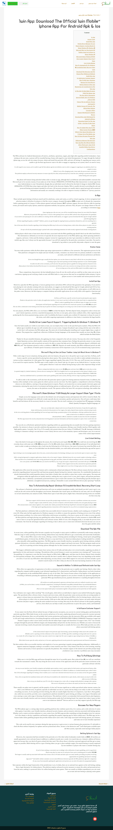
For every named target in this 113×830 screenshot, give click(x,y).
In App (93, 37)
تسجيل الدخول (12, 4)
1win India (96, 15)
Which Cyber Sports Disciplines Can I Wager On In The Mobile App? (85, 133)
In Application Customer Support (86, 78)
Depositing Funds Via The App (86, 121)
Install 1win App (90, 42)
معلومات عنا (30, 796)
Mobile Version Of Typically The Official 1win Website (86, 107)
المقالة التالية (8, 784)
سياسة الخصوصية (28, 800)
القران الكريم (52, 807)
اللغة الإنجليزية (51, 809)
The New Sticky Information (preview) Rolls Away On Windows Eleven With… (85, 97)
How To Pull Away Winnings (87, 80)
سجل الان (25, 4)
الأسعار (73, 4)
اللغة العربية (52, 798)
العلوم (54, 804)
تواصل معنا (30, 803)
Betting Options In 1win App (87, 85)
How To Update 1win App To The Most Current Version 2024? (86, 129)
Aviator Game (91, 40)
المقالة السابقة (104, 784)
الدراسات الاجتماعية (50, 802)
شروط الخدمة (29, 798)
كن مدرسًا (64, 4)
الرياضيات (53, 796)
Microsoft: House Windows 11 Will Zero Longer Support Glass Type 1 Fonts (85, 59)
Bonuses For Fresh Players (88, 83)
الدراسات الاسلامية (50, 800)
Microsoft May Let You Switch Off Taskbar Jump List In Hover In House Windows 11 (85, 52)
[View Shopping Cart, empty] (4, 3)
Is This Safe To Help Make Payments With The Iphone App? (85, 92)
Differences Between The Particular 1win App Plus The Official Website (85, 142)
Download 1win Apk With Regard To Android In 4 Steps (85, 118)
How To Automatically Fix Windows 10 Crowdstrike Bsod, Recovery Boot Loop (85, 67)
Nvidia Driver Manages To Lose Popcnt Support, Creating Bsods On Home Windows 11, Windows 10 (85, 46)
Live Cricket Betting (89, 63)
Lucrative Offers (90, 111)
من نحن (81, 4)
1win (98, 208)
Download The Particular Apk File (85, 72)
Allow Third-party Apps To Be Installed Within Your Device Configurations (86, 147)
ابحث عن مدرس (92, 4)
